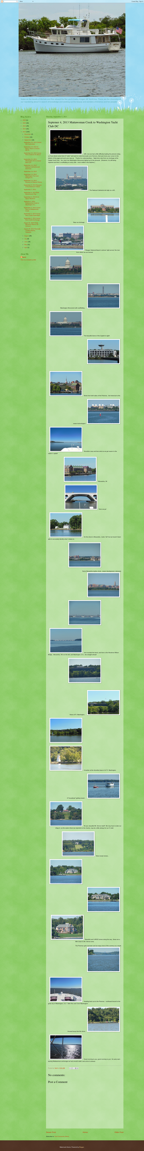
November (27, 134)
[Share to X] (74, 1068)
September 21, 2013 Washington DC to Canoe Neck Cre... (32, 161)
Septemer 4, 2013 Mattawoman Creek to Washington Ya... (31, 203)
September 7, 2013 (30, 189)
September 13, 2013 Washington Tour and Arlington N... (31, 176)
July (25, 239)
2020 (24, 123)
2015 (24, 126)
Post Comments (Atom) (62, 1136)
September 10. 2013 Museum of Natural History (33, 181)
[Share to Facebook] (76, 1068)
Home (85, 1132)
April (26, 247)
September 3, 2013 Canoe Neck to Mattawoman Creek (32, 209)
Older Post (119, 1132)
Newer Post (51, 1132)
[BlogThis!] (72, 1068)
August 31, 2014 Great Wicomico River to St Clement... (31, 224)
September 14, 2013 (30, 171)
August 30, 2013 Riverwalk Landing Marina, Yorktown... (32, 230)
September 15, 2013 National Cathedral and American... (32, 167)
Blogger (81, 1147)
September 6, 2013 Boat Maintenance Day (31, 193)
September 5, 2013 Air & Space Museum (31, 197)
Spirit (24, 257)
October (27, 137)
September (28, 140)
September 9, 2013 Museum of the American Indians (33, 185)
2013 (24, 131)
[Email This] (70, 1068)
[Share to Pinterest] (78, 1068)
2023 (24, 120)
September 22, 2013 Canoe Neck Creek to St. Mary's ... (32, 154)
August (26, 236)
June (26, 241)
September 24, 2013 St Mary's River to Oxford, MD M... (32, 148)
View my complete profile (28, 260)
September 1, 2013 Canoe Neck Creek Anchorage (32, 219)
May (25, 244)
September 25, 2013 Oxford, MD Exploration (33, 143)
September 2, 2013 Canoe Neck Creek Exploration (32, 214)
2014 (24, 129)
